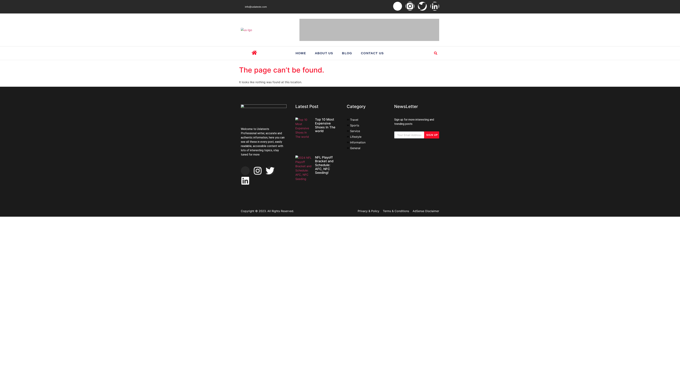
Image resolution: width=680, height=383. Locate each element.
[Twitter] (422, 6)
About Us (324, 53)
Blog (347, 53)
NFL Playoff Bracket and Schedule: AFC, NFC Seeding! (324, 165)
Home (301, 53)
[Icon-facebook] (397, 6)
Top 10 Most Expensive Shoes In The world (325, 125)
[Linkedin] (434, 6)
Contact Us (372, 53)
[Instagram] (410, 6)
